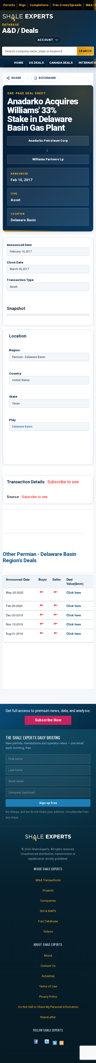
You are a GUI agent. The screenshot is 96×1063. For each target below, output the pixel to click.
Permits (9, 5)
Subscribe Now (48, 720)
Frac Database (48, 921)
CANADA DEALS (60, 62)
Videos (48, 931)
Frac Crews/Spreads (67, 5)
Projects (48, 890)
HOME (18, 62)
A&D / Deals (20, 30)
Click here (73, 592)
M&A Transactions (48, 880)
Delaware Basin (22, 426)
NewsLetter (48, 1017)
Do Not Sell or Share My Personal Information (48, 1007)
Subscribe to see (63, 481)
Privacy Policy (48, 996)
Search (85, 51)
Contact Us (48, 966)
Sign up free (48, 803)
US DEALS (36, 62)
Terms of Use (48, 986)
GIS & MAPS (48, 911)
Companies (48, 900)
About (48, 955)
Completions (39, 5)
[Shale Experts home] (27, 17)
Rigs (22, 5)
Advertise (48, 976)
